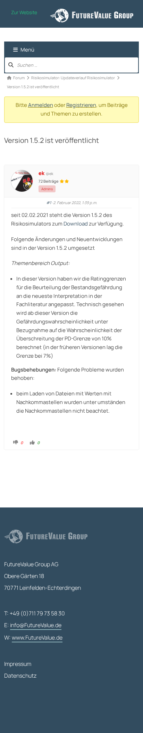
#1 (48, 202)
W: (33, 637)
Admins (47, 188)
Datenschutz (20, 675)
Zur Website (24, 12)
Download (76, 223)
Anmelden (40, 105)
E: (32, 625)
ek (41, 173)
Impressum (17, 664)
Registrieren (81, 105)
